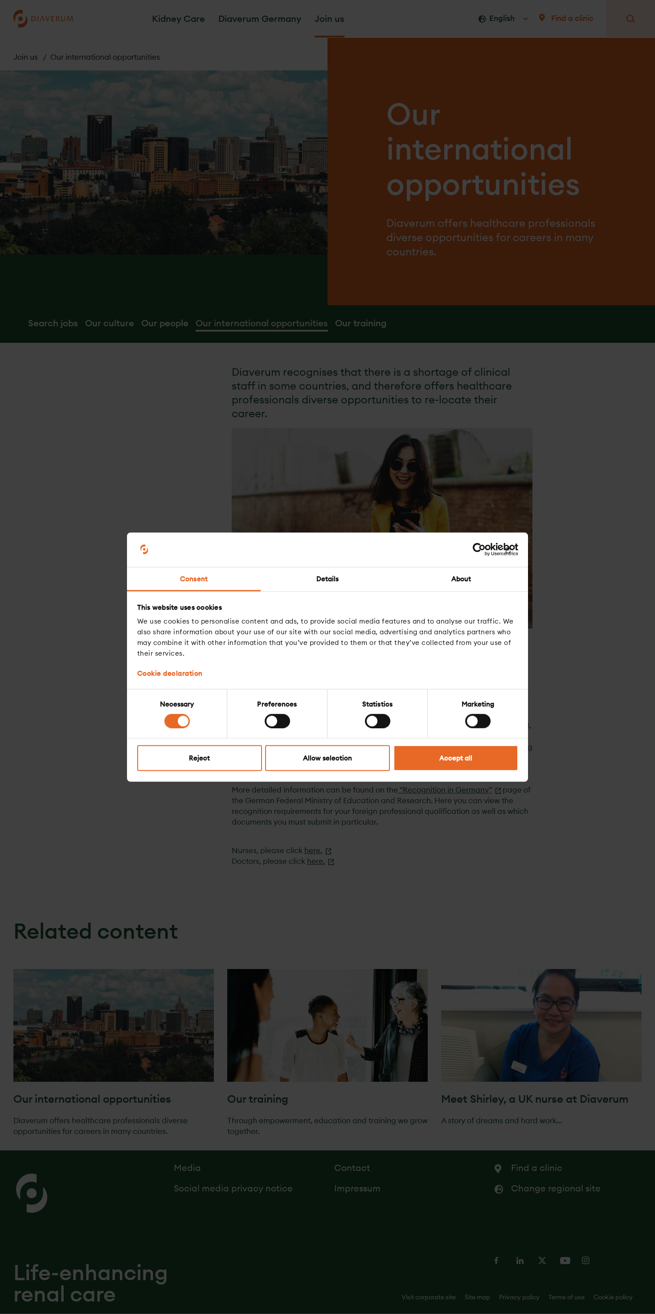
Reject (199, 758)
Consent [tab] (194, 579)
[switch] (277, 721)
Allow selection (327, 758)
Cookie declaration (170, 673)
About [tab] (461, 579)
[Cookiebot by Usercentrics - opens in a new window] (479, 549)
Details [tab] (327, 579)
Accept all (455, 758)
